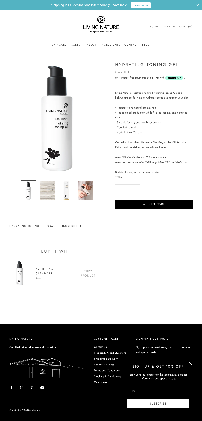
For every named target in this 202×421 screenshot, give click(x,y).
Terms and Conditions (107, 370)
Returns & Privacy (104, 364)
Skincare (59, 45)
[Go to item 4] (85, 190)
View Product (88, 273)
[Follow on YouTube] (42, 388)
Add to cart (154, 204)
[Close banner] (197, 5)
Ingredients (111, 45)
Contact (131, 45)
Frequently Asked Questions (110, 353)
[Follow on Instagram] (22, 388)
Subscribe (158, 404)
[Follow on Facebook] (11, 388)
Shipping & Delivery (106, 359)
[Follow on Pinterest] (32, 388)
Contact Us (100, 347)
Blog (146, 45)
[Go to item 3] (66, 190)
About (92, 45)
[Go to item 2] (47, 190)
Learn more (140, 5)
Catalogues (100, 382)
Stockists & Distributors (107, 376)
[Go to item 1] (28, 190)
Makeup (77, 45)
